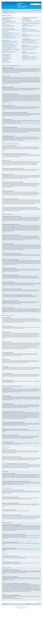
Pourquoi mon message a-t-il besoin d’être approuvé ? (9, 51)
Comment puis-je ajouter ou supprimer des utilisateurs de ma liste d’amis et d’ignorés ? (31, 36)
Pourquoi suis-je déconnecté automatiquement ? (8, 25)
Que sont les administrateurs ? (26, 18)
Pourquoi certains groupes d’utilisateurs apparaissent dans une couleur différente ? (30, 24)
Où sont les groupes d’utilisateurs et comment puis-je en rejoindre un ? (31, 21)
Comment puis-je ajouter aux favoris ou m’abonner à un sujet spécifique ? (30, 47)
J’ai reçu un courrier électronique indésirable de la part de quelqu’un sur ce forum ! (31, 31)
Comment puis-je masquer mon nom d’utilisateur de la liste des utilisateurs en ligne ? (10, 30)
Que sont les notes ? (5, 60)
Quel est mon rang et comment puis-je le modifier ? (9, 36)
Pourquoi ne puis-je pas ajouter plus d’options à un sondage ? (10, 44)
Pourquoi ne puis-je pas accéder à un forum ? (8, 46)
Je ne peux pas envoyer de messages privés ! (28, 29)
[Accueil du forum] (9, 5)
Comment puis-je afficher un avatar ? (7, 35)
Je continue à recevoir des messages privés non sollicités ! (30, 30)
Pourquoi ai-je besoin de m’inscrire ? (7, 18)
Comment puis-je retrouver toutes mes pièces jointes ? (29, 53)
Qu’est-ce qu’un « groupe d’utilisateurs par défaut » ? (29, 25)
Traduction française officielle (20, 607)
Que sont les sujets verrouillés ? (6, 61)
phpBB (19, 606)
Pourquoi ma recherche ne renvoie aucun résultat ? (29, 40)
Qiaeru (25, 607)
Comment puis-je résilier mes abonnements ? (28, 49)
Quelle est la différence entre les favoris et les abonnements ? (30, 46)
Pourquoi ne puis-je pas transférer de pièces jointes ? (9, 47)
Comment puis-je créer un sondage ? (7, 43)
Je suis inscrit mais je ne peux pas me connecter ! (9, 21)
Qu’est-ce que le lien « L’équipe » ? (26, 26)
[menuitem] (7, 10)
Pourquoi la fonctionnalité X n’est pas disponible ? (28, 57)
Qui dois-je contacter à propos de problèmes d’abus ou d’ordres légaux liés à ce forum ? (30, 58)
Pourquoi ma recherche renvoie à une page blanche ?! (29, 41)
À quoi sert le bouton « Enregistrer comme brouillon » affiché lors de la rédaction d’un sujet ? (11, 50)
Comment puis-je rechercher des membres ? (28, 42)
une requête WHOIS (11, 586)
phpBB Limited (26, 570)
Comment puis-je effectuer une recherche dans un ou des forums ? (31, 39)
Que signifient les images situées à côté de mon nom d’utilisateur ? (11, 34)
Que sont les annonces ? (5, 59)
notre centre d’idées (17, 578)
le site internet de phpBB (18, 178)
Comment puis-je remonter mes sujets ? (7, 52)
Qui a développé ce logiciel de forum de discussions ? (29, 56)
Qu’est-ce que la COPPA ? (5, 19)
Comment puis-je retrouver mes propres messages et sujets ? (30, 43)
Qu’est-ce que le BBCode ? (6, 55)
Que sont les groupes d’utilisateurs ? (27, 20)
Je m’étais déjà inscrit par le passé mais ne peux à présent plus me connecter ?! (11, 23)
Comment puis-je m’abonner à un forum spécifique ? (29, 48)
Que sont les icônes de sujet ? (6, 62)
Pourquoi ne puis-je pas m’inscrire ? (7, 20)
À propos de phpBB (19, 572)
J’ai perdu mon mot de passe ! (6, 24)
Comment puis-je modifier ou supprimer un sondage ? (9, 45)
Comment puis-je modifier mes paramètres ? (8, 29)
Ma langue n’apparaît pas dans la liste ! (7, 33)
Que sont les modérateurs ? (26, 19)
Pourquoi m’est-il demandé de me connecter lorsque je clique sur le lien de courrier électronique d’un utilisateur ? (11, 37)
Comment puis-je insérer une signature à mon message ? (10, 42)
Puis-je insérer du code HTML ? (6, 56)
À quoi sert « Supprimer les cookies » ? (7, 26)
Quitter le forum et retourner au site (7, 13)
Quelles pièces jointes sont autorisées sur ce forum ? (29, 52)
